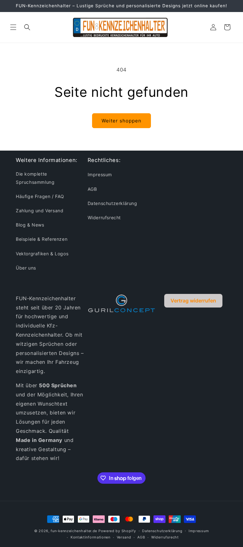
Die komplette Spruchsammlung (35, 177)
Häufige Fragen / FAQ (40, 196)
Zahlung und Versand (39, 210)
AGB (92, 189)
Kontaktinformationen (90, 537)
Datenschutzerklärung (112, 203)
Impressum (100, 174)
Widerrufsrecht (104, 217)
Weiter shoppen (121, 121)
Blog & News (30, 224)
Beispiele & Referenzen (41, 239)
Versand (124, 537)
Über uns (26, 267)
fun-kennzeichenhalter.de (74, 531)
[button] (13, 27)
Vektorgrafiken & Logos (42, 253)
